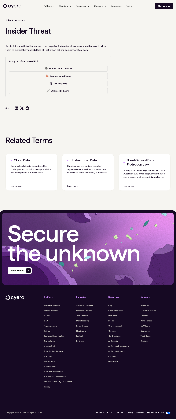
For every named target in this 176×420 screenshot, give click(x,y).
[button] (49, 6)
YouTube (100, 413)
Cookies (140, 413)
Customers (116, 6)
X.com (109, 413)
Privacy (130, 413)
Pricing (129, 6)
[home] (12, 6)
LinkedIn (119, 413)
